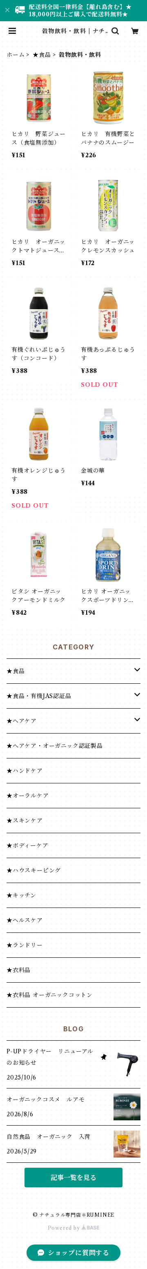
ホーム (15, 54)
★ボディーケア (28, 845)
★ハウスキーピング (34, 870)
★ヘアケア (22, 721)
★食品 (42, 54)
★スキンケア (25, 820)
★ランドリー (25, 945)
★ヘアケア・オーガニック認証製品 (55, 745)
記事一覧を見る (73, 1177)
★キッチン (21, 895)
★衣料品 (19, 970)
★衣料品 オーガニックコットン (50, 995)
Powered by (65, 1228)
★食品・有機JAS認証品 (39, 696)
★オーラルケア (28, 795)
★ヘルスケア (25, 920)
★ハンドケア (25, 770)
